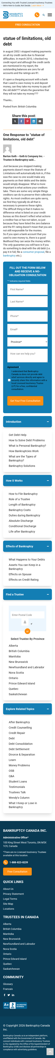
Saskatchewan (18, 694)
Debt (12, 738)
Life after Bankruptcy (22, 531)
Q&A (11, 776)
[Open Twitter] (8, 995)
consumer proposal (33, 251)
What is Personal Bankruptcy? (27, 445)
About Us (8, 888)
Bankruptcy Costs (20, 510)
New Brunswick (18, 662)
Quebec (13, 689)
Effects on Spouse (20, 574)
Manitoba (15, 656)
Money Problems (19, 765)
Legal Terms (10, 898)
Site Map (8, 903)
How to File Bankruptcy (23, 494)
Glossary (8, 983)
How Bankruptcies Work (24, 451)
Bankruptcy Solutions (22, 466)
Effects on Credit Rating (23, 579)
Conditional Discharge (22, 526)
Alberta (13, 645)
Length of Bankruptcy (22, 504)
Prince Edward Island (22, 683)
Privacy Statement (13, 893)
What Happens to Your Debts (27, 559)
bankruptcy (9, 255)
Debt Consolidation (21, 743)
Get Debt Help (17, 435)
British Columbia (19, 651)
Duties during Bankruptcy (24, 515)
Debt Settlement (19, 749)
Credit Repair (17, 733)
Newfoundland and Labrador (26, 667)
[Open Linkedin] (13, 995)
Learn (12, 760)
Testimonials (17, 787)
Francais (8, 988)
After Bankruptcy (19, 722)
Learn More (36, 5)
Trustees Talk (17, 792)
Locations (8, 908)
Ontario (13, 678)
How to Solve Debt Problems (27, 440)
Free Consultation (27, 24)
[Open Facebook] (4, 995)
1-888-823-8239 (18, 862)
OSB (11, 770)
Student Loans (18, 781)
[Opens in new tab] (15, 1005)
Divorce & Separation (22, 754)
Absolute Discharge (21, 520)
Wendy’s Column (19, 797)
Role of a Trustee (19, 499)
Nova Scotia (16, 672)
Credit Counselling (20, 727)
